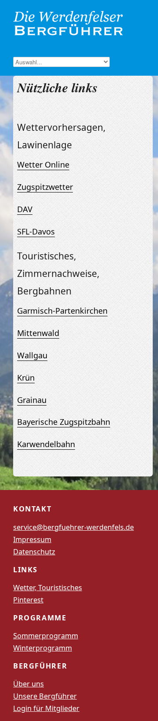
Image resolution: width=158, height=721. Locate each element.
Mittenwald (38, 333)
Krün (26, 377)
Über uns (28, 684)
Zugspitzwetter (45, 187)
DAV (24, 209)
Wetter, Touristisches (47, 587)
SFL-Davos (36, 231)
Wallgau (32, 355)
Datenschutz (34, 551)
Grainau (32, 400)
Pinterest (28, 600)
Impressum (32, 539)
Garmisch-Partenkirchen (62, 310)
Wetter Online (43, 164)
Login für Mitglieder (46, 708)
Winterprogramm (42, 648)
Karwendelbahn (46, 444)
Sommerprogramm (45, 635)
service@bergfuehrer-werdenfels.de (73, 527)
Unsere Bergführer (45, 696)
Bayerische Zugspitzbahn (63, 421)
